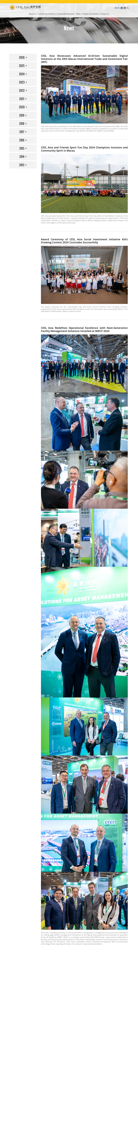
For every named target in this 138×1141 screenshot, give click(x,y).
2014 (21, 156)
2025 (21, 66)
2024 (21, 74)
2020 (22, 107)
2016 (21, 140)
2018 (21, 123)
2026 (22, 57)
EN (116, 8)
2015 (21, 148)
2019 (21, 115)
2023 (22, 82)
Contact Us (104, 14)
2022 (22, 90)
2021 (21, 99)
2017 (21, 132)
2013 (21, 165)
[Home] (25, 7)
